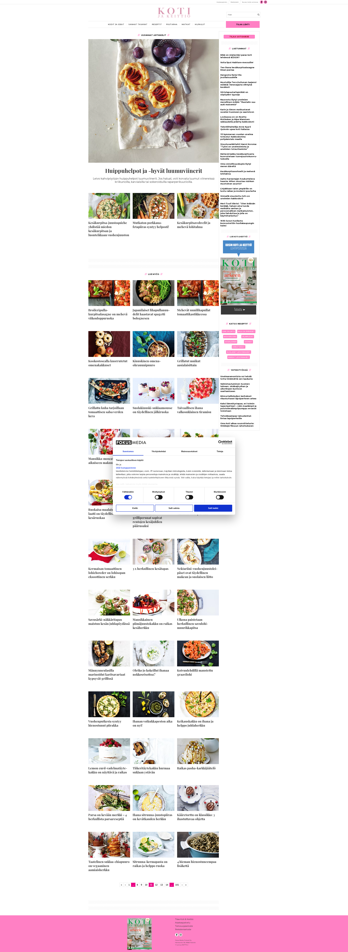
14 (167, 885)
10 (146, 885)
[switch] (159, 497)
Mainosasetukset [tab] (189, 451)
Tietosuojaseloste (184, 926)
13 (161, 885)
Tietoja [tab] (220, 451)
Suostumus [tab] (128, 451)
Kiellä (135, 508)
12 (156, 885)
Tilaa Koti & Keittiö (184, 919)
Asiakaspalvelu (182, 922)
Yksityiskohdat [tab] (159, 451)
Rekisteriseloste (183, 929)
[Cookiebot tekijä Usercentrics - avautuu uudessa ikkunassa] (220, 442)
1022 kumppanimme (126, 468)
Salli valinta (174, 508)
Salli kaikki (213, 508)
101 (177, 885)
